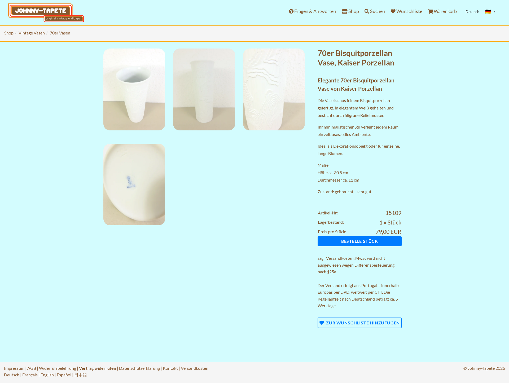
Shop (353, 11)
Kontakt (170, 368)
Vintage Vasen (32, 32)
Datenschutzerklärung (139, 368)
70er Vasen (60, 32)
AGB (31, 368)
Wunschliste (409, 11)
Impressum (14, 368)
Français (30, 374)
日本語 (80, 374)
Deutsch (11, 374)
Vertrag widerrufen (97, 368)
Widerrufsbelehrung (57, 368)
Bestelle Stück (359, 241)
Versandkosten (340, 258)
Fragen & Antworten (314, 11)
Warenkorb (445, 11)
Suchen (377, 11)
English (47, 374)
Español (64, 374)
